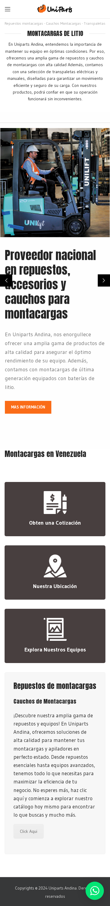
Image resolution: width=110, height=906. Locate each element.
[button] (6, 280)
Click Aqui (28, 831)
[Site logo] (55, 8)
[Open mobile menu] (8, 9)
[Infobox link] (55, 509)
